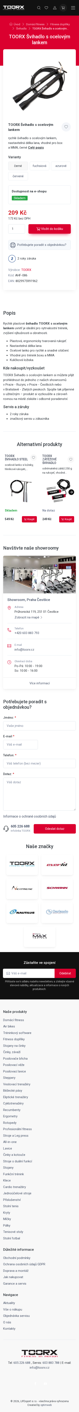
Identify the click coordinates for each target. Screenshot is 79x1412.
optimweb (46, 1405)
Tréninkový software (17, 1033)
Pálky (6, 1225)
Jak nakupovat (13, 1277)
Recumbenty (11, 1110)
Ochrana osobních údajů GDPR (24, 1264)
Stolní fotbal (11, 1238)
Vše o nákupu (12, 1309)
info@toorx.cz (24, 649)
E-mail (8, 736)
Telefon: (9, 755)
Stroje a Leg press (15, 1136)
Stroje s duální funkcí (17, 1161)
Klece (7, 1180)
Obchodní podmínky (16, 1258)
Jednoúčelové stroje (17, 1193)
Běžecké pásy (12, 1090)
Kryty (6, 1213)
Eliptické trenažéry (15, 1097)
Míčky (7, 1219)
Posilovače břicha (15, 1058)
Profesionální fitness (17, 1129)
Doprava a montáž (15, 1271)
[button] (71, 492)
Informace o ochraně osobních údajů (29, 816)
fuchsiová (39, 166)
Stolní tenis (11, 1206)
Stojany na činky (14, 1046)
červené (18, 176)
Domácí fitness (35, 24)
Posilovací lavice (14, 1071)
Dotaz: (8, 774)
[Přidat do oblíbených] (66, 127)
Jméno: (9, 717)
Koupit (31, 519)
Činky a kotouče (14, 1155)
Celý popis (36, 147)
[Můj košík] (63, 8)
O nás (7, 1322)
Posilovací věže (13, 1065)
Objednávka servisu (16, 1316)
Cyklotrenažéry (13, 1103)
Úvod (17, 24)
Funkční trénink (13, 1174)
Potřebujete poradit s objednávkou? (41, 245)
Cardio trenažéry (14, 1187)
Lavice (7, 1148)
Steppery (9, 1078)
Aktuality (9, 1303)
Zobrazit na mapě (27, 617)
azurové (61, 166)
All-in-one (10, 1142)
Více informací (39, 683)
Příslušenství (12, 1200)
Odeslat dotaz (54, 829)
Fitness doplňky (60, 24)
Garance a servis (14, 1283)
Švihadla (21, 28)
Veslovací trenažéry (16, 1084)
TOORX (26, 270)
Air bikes (9, 1026)
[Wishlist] (46, 8)
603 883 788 (51, 1363)
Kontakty (9, 1329)
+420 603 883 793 (27, 633)
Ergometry (10, 1116)
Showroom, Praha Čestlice (28, 600)
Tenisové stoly (13, 1232)
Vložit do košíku (52, 229)
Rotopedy (9, 1123)
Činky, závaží (11, 1052)
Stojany (8, 1168)
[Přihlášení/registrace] (55, 8)
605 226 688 (20, 826)
